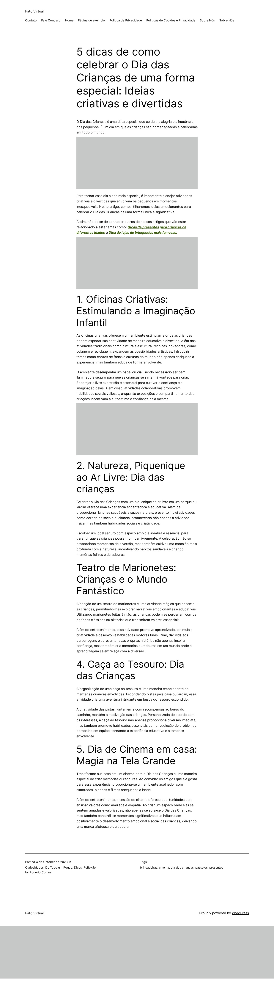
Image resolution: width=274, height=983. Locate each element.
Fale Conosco (51, 20)
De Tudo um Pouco (58, 867)
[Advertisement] (137, 163)
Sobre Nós (207, 20)
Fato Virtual (34, 11)
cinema (164, 867)
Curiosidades (34, 867)
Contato (31, 20)
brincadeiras (148, 867)
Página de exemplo (91, 20)
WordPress (240, 913)
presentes (216, 867)
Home (69, 20)
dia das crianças (182, 867)
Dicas (78, 867)
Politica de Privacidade (125, 20)
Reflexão (90, 867)
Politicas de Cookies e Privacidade (170, 20)
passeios (201, 867)
